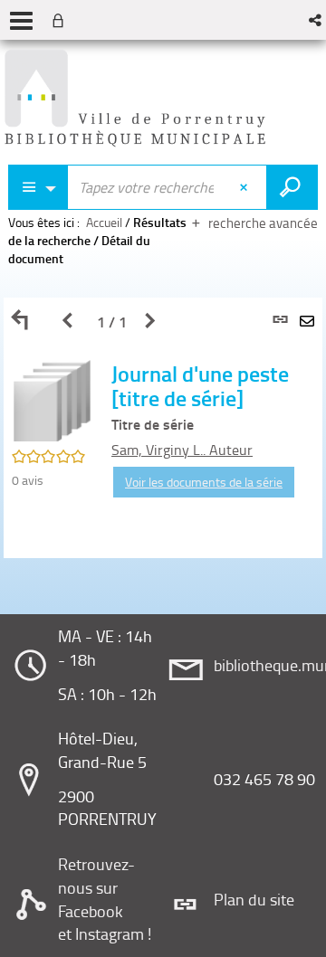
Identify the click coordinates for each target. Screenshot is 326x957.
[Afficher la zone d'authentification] (61, 20)
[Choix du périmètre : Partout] (38, 187)
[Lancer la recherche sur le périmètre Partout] (292, 187)
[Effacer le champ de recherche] (246, 187)
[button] (316, 20)
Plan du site (254, 899)
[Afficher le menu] (21, 21)
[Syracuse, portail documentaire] (135, 98)
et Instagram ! (104, 933)
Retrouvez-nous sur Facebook (96, 887)
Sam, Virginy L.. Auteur (182, 450)
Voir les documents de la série (204, 481)
